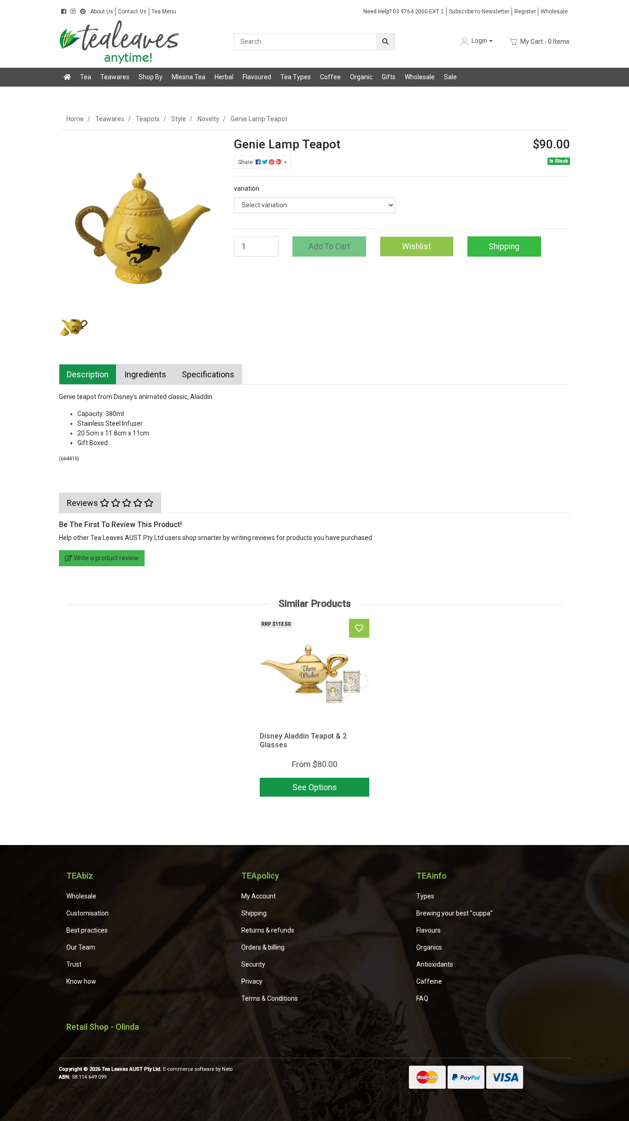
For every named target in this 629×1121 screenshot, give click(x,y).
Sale (450, 77)
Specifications (208, 374)
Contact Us (132, 11)
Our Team (80, 947)
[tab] (87, 374)
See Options (314, 787)
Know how (81, 981)
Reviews (83, 503)
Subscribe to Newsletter (479, 11)
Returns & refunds (267, 930)
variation (246, 188)
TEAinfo (431, 875)
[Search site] (385, 42)
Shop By (151, 77)
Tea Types (295, 77)
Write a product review (105, 558)
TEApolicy (260, 875)
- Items (545, 41)
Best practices (87, 930)
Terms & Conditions (269, 998)
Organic (361, 77)
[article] (314, 709)
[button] (475, 41)
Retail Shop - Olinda (102, 1027)
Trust (74, 964)
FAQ (422, 998)
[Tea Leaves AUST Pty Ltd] (121, 41)
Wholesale (554, 11)
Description (88, 374)
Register (525, 11)
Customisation (87, 913)
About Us (101, 11)
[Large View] (74, 322)
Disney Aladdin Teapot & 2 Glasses (303, 740)
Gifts (389, 77)
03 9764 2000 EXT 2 (403, 11)
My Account (258, 896)
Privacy (251, 981)
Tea (85, 77)
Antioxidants (434, 964)
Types (425, 896)
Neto (227, 1069)
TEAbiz (79, 875)
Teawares (114, 77)
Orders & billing (263, 947)
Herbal (224, 77)
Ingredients (145, 374)
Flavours (428, 930)
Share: (247, 162)
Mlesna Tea (188, 77)
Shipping (504, 246)
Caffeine (429, 981)
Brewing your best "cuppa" (454, 913)
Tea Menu (163, 11)
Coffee (330, 77)
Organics (429, 947)
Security (253, 964)
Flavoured (257, 77)
